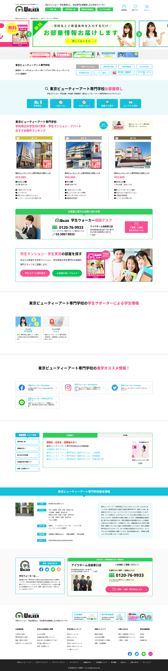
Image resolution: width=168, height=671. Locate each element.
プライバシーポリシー (59, 662)
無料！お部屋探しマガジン (126, 634)
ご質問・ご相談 (123, 640)
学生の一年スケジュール (74, 646)
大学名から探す (20, 634)
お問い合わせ (134, 662)
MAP (93, 235)
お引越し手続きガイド (44, 643)
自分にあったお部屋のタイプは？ (47, 640)
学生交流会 (70, 640)
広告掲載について (101, 662)
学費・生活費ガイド (43, 646)
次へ (139, 34)
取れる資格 (80, 534)
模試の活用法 (99, 634)
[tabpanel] (84, 34)
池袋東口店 (143, 640)
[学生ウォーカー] (27, 9)
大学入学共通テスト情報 (102, 640)
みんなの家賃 (41, 634)
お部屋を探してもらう (67, 273)
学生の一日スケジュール (74, 643)
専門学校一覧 (34, 18)
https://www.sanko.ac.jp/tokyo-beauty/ (61, 540)
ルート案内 (53, 520)
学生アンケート (72, 637)
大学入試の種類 (99, 637)
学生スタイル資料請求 (35, 273)
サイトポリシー (74, 662)
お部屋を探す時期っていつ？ (46, 637)
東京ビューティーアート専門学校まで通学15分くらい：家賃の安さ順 (75, 459)
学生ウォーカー (27, 615)
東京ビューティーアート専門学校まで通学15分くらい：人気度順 (73, 452)
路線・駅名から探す (21, 640)
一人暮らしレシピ (72, 649)
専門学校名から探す (21, 637)
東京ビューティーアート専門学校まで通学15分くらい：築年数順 (73, 456)
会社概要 (113, 662)
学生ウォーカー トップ (21, 18)
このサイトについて (41, 662)
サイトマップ (147, 662)
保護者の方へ (87, 662)
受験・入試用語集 (100, 643)
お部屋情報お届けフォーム (126, 637)
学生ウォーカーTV (72, 634)
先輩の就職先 (70, 534)
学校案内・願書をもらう (56, 534)
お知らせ (123, 662)
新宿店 (142, 637)
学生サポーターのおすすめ (23, 643)
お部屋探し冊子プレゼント (57, 449)
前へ (29, 34)
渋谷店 (142, 634)
